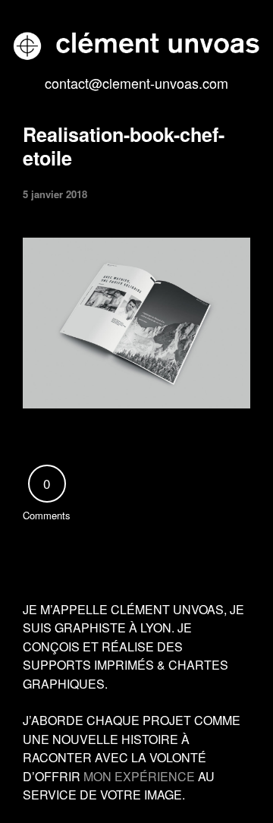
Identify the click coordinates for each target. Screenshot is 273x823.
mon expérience (139, 776)
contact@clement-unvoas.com (136, 83)
